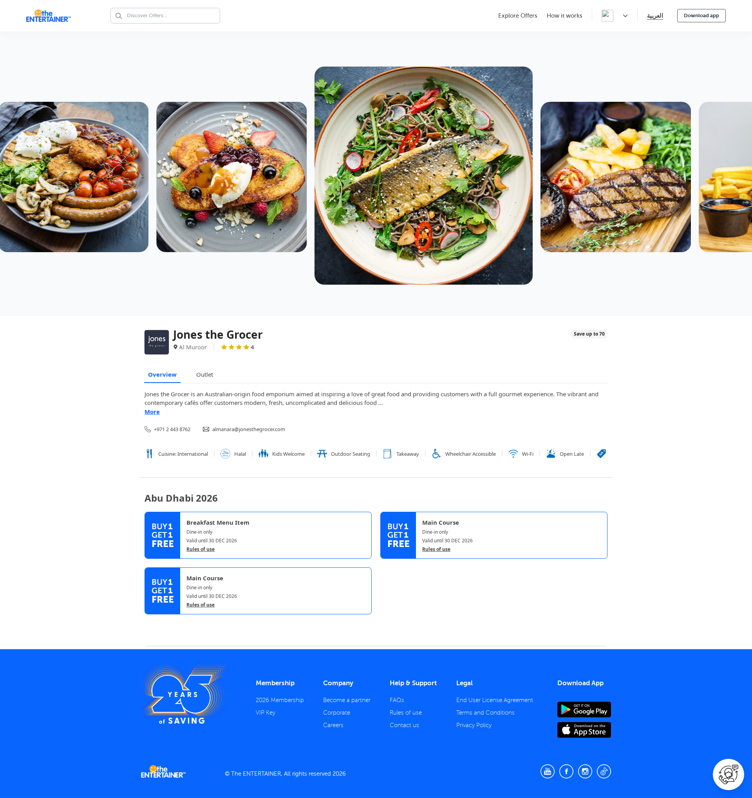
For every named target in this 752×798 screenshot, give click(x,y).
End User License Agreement (494, 700)
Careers (333, 725)
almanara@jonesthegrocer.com (248, 429)
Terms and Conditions (485, 713)
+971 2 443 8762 (172, 429)
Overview (162, 374)
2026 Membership (280, 700)
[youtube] (547, 771)
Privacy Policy (474, 725)
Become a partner (347, 700)
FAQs (397, 700)
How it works (564, 16)
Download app (701, 15)
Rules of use (200, 549)
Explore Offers (517, 16)
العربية (655, 15)
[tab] (150, 621)
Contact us (404, 725)
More (152, 411)
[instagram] (585, 771)
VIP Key (265, 713)
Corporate (336, 713)
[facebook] (566, 771)
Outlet (204, 374)
